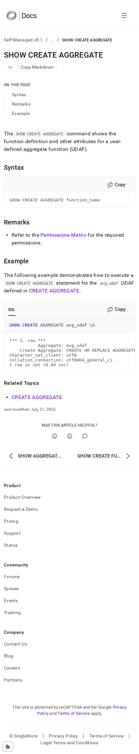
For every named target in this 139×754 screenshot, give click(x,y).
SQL (12, 309)
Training (12, 612)
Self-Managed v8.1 (23, 39)
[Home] (21, 15)
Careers (12, 667)
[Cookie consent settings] (8, 746)
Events (11, 600)
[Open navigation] (124, 15)
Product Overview (22, 497)
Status (11, 545)
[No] (69, 436)
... (52, 39)
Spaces (11, 588)
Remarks (21, 104)
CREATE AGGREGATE (54, 291)
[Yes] (54, 436)
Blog (8, 655)
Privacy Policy (63, 735)
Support (12, 533)
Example (21, 113)
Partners (13, 679)
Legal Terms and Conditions (69, 742)
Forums (12, 576)
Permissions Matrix (63, 235)
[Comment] (84, 436)
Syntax (19, 94)
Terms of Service (74, 713)
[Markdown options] (10, 67)
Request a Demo (21, 509)
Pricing (11, 521)
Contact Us (15, 643)
